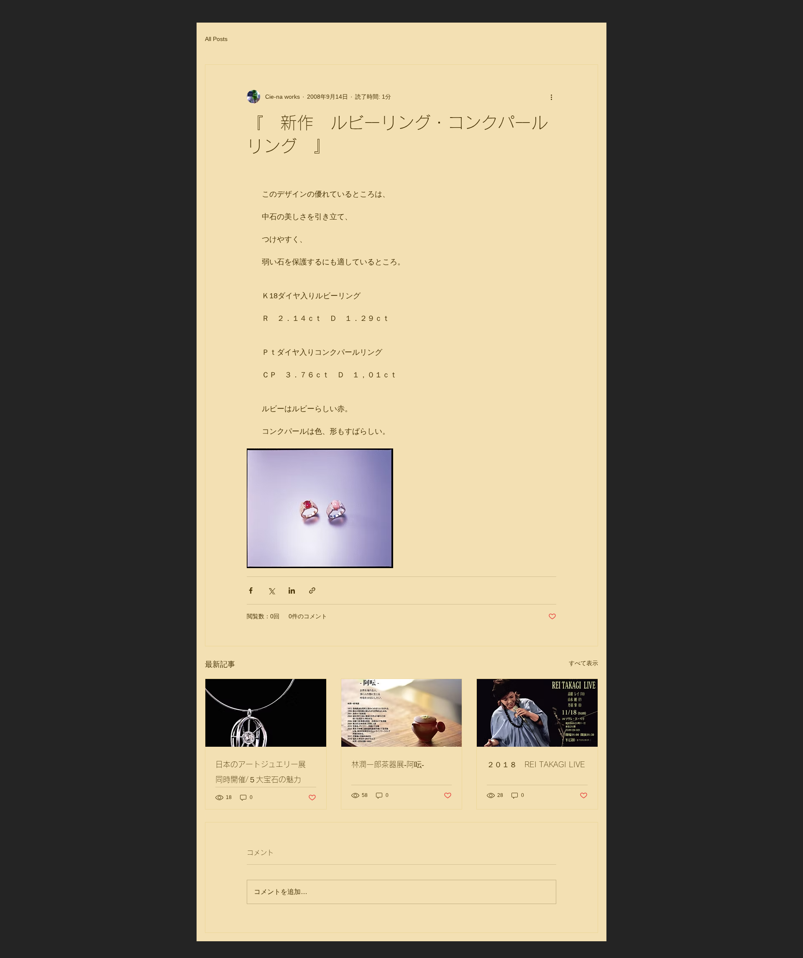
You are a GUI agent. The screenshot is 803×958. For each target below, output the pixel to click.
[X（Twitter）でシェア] (271, 590)
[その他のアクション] (551, 97)
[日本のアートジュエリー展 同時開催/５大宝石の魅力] (265, 713)
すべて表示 (583, 663)
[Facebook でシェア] (251, 590)
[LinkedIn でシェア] (292, 590)
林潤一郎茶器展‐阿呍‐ (387, 764)
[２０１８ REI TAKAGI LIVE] (537, 713)
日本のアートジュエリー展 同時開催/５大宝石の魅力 (261, 772)
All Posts (216, 39)
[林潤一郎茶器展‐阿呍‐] (401, 713)
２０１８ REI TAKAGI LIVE (536, 764)
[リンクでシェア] (312, 590)
